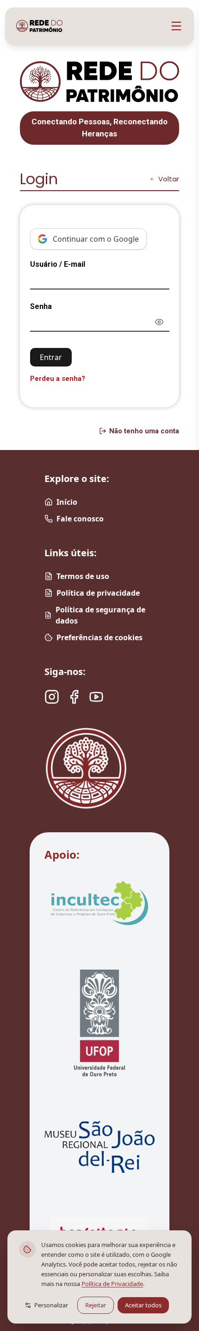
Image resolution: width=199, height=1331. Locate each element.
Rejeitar (95, 1305)
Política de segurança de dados (100, 615)
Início (66, 502)
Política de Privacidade (112, 1284)
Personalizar (51, 1305)
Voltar (168, 179)
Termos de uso (82, 576)
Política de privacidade (98, 593)
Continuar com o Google (96, 239)
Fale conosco (80, 519)
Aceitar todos (143, 1305)
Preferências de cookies (99, 637)
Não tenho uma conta (144, 431)
